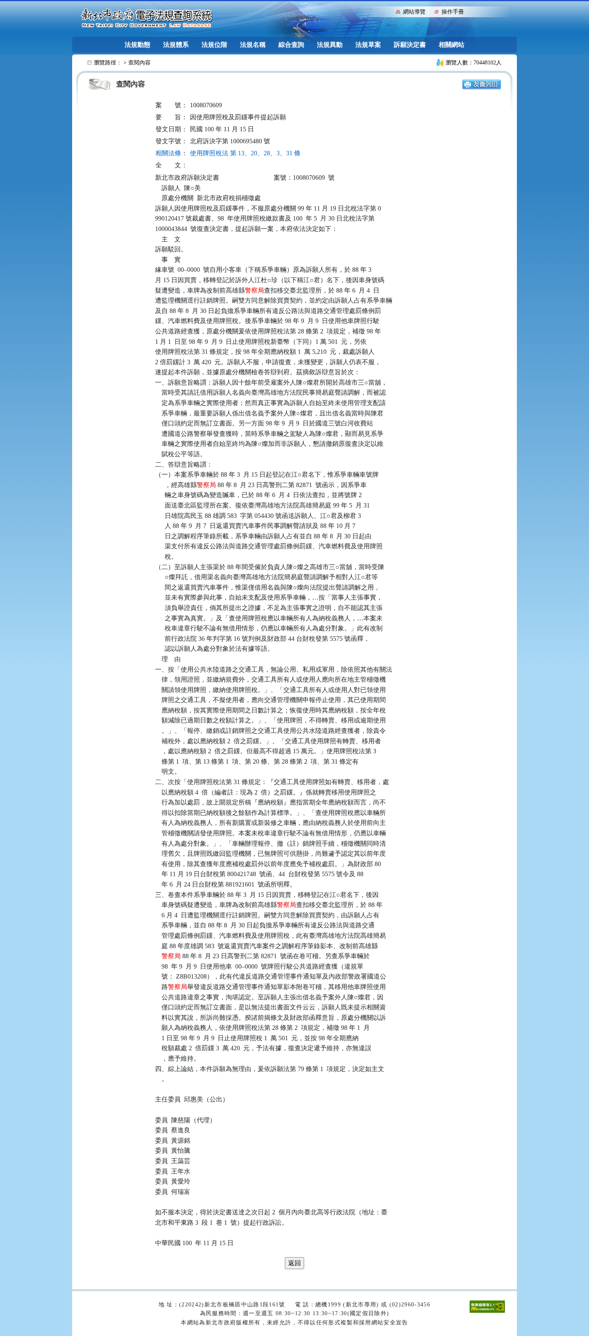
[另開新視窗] (481, 83)
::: (387, 11)
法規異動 (330, 44)
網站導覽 (414, 12)
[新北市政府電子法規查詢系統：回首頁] (147, 18)
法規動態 (137, 44)
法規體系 (176, 44)
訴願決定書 (410, 44)
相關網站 (451, 44)
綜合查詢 (291, 44)
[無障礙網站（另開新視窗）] (487, 1306)
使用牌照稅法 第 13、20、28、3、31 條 (245, 153)
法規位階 (214, 44)
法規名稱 (253, 44)
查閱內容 (139, 63)
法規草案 (368, 44)
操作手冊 (453, 12)
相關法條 (168, 153)
